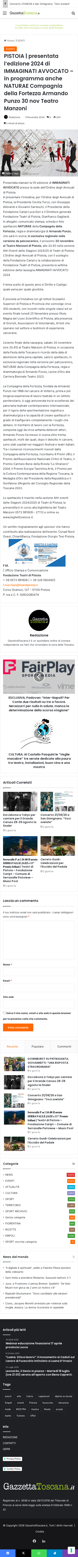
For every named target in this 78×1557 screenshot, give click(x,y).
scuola (59, 1409)
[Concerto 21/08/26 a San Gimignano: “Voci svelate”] (58, 801)
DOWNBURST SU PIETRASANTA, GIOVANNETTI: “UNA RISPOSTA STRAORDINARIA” (48, 1063)
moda (8, 1409)
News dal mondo (15, 1257)
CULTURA (11, 1192)
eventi (20, 1402)
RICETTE (10, 1229)
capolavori (44, 1396)
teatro (8, 1415)
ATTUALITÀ (12, 1186)
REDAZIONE (10, 1437)
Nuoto (47, 1409)
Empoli (8, 1402)
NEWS (9, 1174)
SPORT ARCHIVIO (16, 1211)
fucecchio (47, 1402)
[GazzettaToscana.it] (24, 12)
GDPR (6, 1449)
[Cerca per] (73, 14)
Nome (7, 964)
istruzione (63, 1402)
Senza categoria (15, 1217)
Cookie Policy (13, 1469)
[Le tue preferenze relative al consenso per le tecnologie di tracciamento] (71, 1550)
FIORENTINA (13, 1223)
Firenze (33, 1402)
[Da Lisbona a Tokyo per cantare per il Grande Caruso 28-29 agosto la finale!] (20, 801)
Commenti (64, 1046)
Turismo (20, 1415)
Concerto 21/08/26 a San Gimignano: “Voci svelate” (40, 3)
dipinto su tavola (63, 1396)
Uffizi (33, 1415)
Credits (40, 1531)
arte (19, 1396)
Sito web (8, 996)
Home (10, 40)
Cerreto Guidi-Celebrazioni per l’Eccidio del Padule (54, 863)
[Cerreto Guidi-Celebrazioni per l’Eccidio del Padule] (58, 846)
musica (35, 1409)
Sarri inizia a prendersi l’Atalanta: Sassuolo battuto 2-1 (38, 1277)
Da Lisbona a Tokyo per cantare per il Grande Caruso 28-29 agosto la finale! (19, 820)
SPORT (9, 1199)
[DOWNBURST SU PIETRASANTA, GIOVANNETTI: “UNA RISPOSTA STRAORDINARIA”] (14, 1064)
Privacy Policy (14, 1458)
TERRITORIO (13, 1205)
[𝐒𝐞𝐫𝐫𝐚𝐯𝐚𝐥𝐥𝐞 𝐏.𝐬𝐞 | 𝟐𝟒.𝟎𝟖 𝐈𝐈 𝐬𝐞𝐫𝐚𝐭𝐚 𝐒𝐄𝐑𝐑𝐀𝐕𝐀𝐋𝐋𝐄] (20, 846)
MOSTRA (21, 1409)
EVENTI (20, 40)
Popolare (38, 1046)
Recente (12, 1046)
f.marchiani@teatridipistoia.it (20, 585)
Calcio (29, 1396)
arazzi (8, 1396)
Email (7, 980)
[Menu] (5, 14)
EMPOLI (10, 1235)
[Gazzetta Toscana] (39, 26)
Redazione (14, 117)
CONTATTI (9, 1443)
